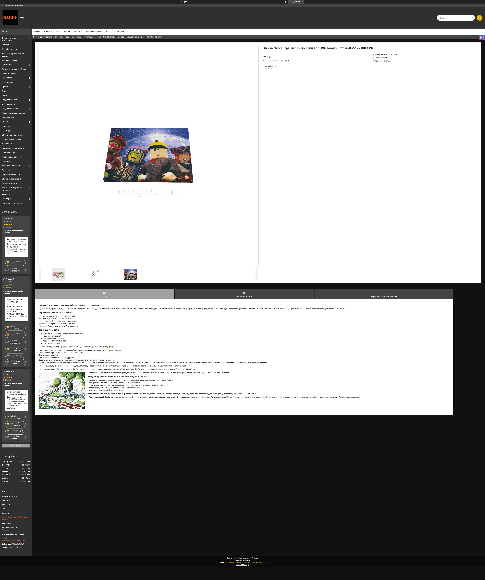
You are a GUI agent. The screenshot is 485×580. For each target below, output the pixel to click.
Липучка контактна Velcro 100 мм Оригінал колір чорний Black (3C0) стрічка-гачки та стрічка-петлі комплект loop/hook (17, 402)
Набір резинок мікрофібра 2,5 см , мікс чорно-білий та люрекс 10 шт (16, 250)
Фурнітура (6, 130)
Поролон (6, 161)
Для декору (7, 82)
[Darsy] (10, 18)
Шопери (5, 45)
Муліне (5, 122)
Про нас (67, 31)
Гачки (4, 95)
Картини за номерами (74, 37)
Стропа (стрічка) (9, 183)
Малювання (58, 37)
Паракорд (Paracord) (11, 174)
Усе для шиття (8, 104)
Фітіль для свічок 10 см (16, 244)
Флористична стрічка (11, 139)
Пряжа (5, 87)
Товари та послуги (51, 31)
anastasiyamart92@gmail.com (13, 540)
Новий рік (6, 199)
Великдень (7, 78)
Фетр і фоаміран (9, 49)
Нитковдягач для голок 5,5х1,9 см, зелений (16, 240)
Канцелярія (7, 126)
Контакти (78, 31)
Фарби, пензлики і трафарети (10, 39)
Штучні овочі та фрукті (12, 135)
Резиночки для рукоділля (13, 113)
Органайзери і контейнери (14, 69)
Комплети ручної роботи (13, 148)
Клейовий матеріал (11, 165)
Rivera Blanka (90, 37)
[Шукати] (472, 18)
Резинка (6, 194)
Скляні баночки (9, 73)
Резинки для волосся (11, 157)
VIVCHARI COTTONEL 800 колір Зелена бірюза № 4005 (17, 316)
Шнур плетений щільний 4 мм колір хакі (16, 393)
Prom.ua (255, 558)
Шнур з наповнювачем (12, 179)
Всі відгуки (15, 446)
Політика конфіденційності (255, 562)
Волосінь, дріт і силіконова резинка (14, 54)
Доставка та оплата (94, 31)
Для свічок (7, 144)
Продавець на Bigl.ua (242, 560)
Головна (36, 31)
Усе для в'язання (9, 100)
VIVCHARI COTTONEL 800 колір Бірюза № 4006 (15, 302)
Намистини (7, 65)
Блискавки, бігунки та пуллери (12, 188)
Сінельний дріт (9, 152)
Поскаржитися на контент (234, 562)
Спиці (4, 91)
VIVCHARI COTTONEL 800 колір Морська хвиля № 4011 (15, 309)
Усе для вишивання (10, 109)
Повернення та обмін (115, 31)
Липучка (6, 170)
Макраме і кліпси (9, 60)
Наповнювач (8, 117)
